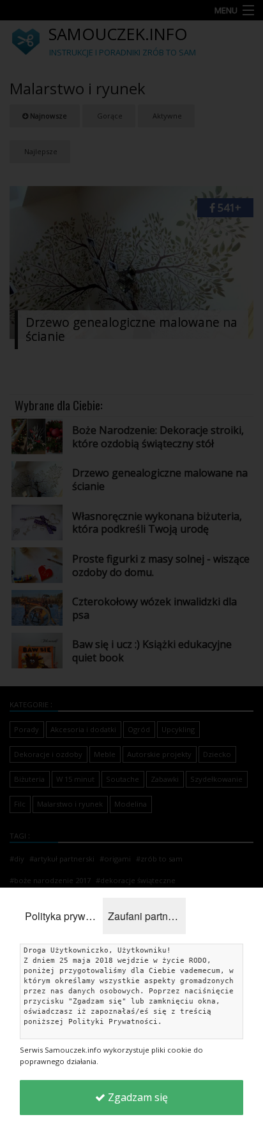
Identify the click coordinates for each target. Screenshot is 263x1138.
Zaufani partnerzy (147, 916)
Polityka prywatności (64, 916)
